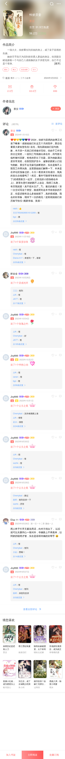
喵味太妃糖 (39, 652)
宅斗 (34, 69)
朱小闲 (21, 687)
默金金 (14, 273)
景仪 (32, 21)
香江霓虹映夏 (24, 646)
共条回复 (18, 221)
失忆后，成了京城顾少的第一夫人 (24, 684)
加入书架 (11, 754)
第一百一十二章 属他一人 (42, 523)
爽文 (14, 69)
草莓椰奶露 (54, 652)
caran (15, 376)
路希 (15, 499)
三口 (15, 290)
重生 (6, 69)
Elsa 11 (14, 519)
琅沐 (51, 687)
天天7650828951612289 (24, 212)
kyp (14, 216)
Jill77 (15, 298)
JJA (14, 294)
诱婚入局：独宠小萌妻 (55, 682)
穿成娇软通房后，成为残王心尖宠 (55, 649)
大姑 (15, 552)
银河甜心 (7, 687)
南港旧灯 (22, 652)
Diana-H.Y (17, 257)
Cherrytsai (17, 253)
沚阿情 (37, 687)
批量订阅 (54, 754)
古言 (32, 27)
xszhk (15, 462)
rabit (15, 208)
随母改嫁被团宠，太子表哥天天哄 (40, 649)
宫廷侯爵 (24, 69)
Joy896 (14, 232)
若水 (15, 421)
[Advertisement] (32, 725)
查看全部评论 (30, 609)
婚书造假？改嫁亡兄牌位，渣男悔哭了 (40, 684)
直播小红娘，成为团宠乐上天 (9, 684)
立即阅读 (32, 754)
